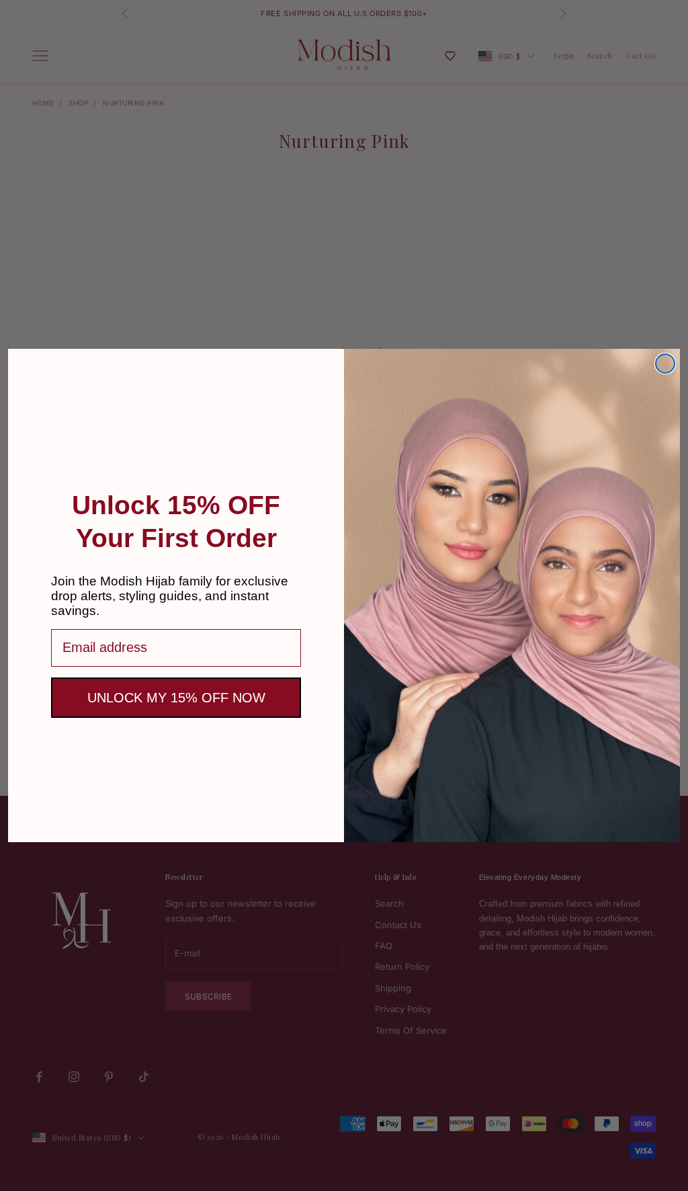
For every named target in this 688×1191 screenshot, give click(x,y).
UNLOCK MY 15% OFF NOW (176, 697)
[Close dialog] (665, 363)
